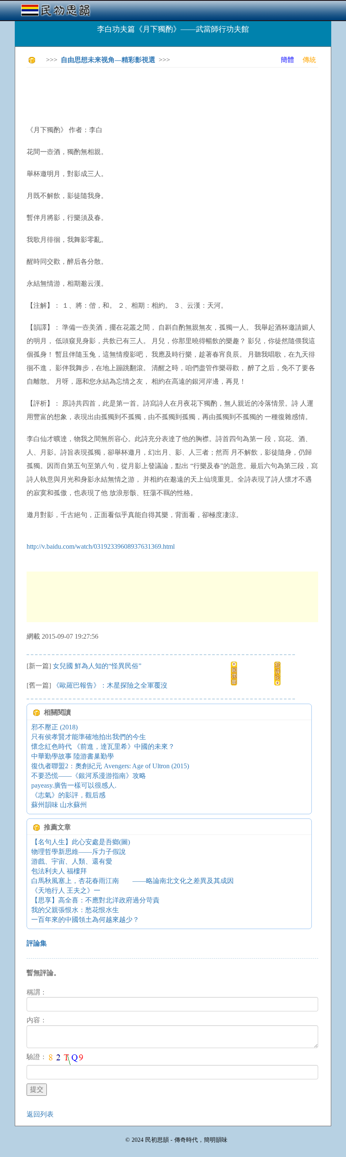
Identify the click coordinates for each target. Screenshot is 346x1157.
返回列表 (40, 1114)
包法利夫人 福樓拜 (59, 871)
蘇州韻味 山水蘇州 (59, 804)
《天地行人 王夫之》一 (65, 890)
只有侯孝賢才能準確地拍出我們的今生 (88, 736)
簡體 (287, 59)
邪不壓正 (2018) (54, 727)
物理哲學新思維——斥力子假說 (78, 851)
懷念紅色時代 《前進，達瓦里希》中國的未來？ (103, 746)
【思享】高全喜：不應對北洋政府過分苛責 (95, 900)
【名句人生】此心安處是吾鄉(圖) (80, 841)
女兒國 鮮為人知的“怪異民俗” (97, 665)
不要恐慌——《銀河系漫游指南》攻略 (88, 775)
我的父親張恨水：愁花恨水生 (75, 909)
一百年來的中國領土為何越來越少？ (85, 919)
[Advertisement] (180, 93)
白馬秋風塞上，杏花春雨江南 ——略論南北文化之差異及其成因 (132, 880)
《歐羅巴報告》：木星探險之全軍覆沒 (110, 685)
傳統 (309, 59)
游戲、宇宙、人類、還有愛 (71, 861)
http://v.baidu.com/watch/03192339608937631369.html (101, 546)
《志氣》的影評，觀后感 (68, 795)
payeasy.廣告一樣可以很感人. (73, 785)
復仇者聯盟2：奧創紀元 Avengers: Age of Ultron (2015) (110, 766)
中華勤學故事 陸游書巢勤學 (72, 756)
